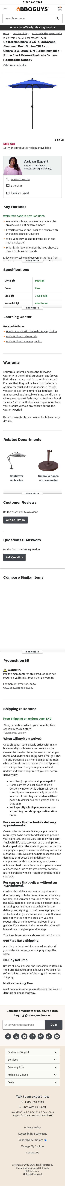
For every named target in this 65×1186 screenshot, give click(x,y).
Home (6, 33)
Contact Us (32, 1152)
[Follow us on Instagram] (32, 1036)
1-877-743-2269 (32, 2)
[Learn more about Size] (12, 296)
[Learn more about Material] (17, 303)
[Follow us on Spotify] (57, 1036)
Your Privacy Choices (31, 1140)
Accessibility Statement (32, 1133)
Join (53, 1024)
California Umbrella (14, 65)
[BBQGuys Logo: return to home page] (32, 9)
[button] (32, 1052)
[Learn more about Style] (13, 281)
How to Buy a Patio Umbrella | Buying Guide (31, 331)
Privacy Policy (32, 1127)
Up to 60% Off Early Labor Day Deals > (32, 27)
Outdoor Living (20, 33)
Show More (32, 260)
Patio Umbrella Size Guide (21, 336)
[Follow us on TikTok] (49, 1036)
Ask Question (14, 557)
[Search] (57, 18)
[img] (32, 104)
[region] (32, 107)
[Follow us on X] (16, 1036)
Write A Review (15, 520)
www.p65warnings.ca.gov (18, 687)
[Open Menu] (5, 9)
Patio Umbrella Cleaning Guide (24, 341)
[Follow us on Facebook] (8, 1036)
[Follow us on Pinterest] (41, 1036)
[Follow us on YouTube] (24, 1036)
